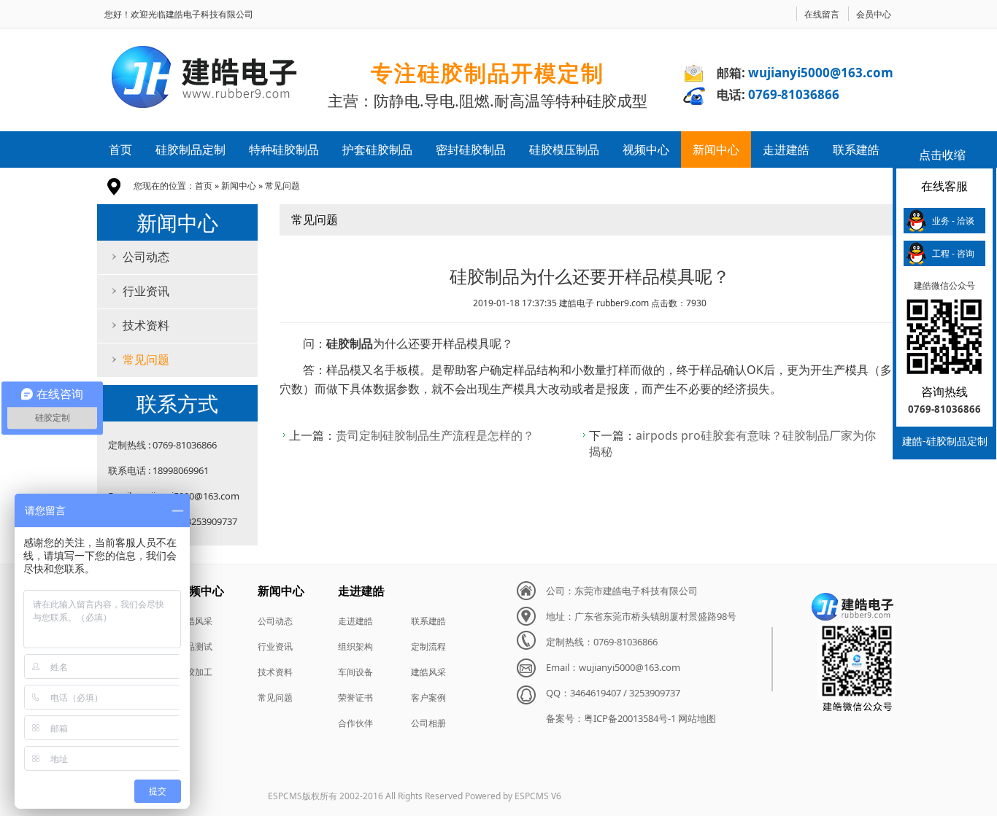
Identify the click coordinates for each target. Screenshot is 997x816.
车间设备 (355, 672)
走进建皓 (786, 149)
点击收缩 (942, 155)
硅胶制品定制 (190, 149)
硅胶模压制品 (564, 149)
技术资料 (146, 325)
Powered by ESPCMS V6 (513, 796)
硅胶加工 (194, 672)
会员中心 (873, 14)
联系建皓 (856, 149)
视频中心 (646, 149)
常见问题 (282, 185)
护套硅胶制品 (377, 149)
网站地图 (697, 718)
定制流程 (428, 646)
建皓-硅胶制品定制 (945, 441)
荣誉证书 (355, 697)
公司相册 (428, 723)
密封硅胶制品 (471, 149)
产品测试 (194, 646)
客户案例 (428, 697)
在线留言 (821, 14)
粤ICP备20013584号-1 (630, 718)
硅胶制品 (349, 343)
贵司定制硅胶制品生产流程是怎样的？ (435, 435)
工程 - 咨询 (953, 253)
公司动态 (146, 257)
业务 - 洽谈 (953, 220)
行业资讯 (146, 291)
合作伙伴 (355, 723)
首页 (120, 149)
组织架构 (355, 646)
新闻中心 (716, 149)
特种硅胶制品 (284, 149)
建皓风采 (194, 621)
